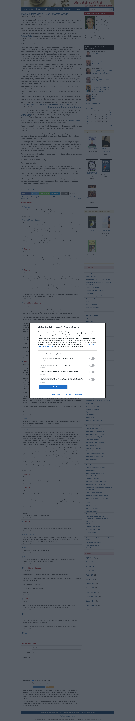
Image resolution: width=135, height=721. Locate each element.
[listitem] (67, 354)
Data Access (67, 394)
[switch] (92, 358)
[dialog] (67, 360)
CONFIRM (53, 387)
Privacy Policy (78, 394)
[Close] (102, 327)
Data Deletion (56, 394)
